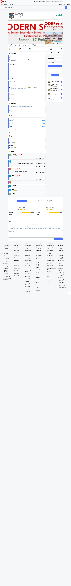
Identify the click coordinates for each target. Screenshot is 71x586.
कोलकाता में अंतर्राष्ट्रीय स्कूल (39, 252)
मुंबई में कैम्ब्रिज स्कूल (5, 279)
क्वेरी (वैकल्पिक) (50, 68)
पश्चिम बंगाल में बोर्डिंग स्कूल (61, 260)
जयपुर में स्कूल (37, 282)
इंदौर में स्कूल (37, 287)
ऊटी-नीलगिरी (48, 281)
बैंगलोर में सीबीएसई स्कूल (28, 245)
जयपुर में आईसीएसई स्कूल (50, 255)
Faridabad (13, 10)
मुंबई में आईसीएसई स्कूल (50, 248)
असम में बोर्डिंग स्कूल (60, 247)
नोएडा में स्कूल (37, 279)
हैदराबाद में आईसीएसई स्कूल (50, 253)
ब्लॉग (61, 1)
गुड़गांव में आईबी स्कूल (27, 276)
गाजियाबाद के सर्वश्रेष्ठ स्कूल (6, 266)
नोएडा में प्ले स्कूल (16, 263)
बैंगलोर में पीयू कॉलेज (5, 271)
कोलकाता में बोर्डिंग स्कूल (60, 250)
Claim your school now (22, 200)
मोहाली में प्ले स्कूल (16, 273)
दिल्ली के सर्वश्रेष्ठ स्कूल (5, 253)
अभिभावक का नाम (50, 54)
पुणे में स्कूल (37, 272)
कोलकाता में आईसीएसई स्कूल (50, 245)
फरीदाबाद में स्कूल (38, 275)
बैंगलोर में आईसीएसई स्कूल (50, 258)
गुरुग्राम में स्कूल (37, 274)
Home (10, 10)
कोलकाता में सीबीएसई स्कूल (28, 253)
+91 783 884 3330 (19, 88)
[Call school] (61, 82)
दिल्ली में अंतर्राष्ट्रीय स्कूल (39, 255)
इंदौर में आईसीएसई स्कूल (50, 257)
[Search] (66, 7)
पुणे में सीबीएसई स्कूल (27, 255)
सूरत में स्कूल (37, 285)
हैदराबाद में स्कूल (38, 265)
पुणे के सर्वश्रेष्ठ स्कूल (5, 260)
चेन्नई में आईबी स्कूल (27, 284)
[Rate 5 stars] (19, 15)
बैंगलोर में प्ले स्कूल (16, 245)
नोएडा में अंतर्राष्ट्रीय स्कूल (39, 258)
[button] (9, 49)
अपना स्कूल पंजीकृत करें (55, 1)
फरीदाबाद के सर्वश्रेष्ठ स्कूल (6, 265)
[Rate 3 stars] (17, 15)
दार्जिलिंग (48, 283)
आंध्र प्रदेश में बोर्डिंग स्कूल (61, 265)
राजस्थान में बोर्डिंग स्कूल (60, 257)
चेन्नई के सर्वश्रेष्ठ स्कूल (5, 255)
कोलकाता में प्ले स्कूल (16, 253)
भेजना (55, 74)
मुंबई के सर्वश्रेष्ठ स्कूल (5, 248)
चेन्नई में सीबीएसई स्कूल (28, 252)
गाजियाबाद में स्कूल (38, 277)
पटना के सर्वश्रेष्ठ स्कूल (5, 268)
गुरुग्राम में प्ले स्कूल (16, 258)
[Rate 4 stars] (18, 15)
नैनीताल (48, 276)
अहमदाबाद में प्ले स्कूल (16, 268)
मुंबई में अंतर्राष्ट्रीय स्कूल (38, 247)
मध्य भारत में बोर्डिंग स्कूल (61, 275)
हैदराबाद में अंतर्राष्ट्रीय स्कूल (39, 248)
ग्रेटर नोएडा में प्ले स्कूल (16, 265)
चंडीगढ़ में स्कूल (38, 290)
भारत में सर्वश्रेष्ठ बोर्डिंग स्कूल (61, 280)
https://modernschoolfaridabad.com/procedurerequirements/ (22, 106)
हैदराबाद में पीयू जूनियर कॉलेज (6, 276)
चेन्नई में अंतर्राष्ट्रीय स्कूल (38, 250)
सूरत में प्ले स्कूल (16, 270)
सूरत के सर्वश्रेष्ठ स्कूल (5, 263)
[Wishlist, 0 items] (66, 1)
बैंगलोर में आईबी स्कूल (27, 286)
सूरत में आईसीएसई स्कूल (50, 265)
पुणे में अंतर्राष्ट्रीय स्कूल (38, 253)
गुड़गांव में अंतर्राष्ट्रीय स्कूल (39, 257)
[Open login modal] (64, 1)
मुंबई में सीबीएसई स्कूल (27, 248)
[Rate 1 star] (15, 15)
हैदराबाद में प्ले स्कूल (16, 250)
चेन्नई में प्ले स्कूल (16, 252)
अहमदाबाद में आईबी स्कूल (28, 288)
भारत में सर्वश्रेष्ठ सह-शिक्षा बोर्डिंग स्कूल (62, 285)
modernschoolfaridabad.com (36, 83)
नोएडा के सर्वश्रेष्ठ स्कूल (5, 251)
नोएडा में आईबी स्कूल (27, 271)
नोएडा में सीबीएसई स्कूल (28, 247)
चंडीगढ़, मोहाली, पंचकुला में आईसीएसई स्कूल (51, 269)
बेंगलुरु (47, 273)
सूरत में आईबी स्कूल (27, 291)
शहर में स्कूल (36, 1)
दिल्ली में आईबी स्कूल (27, 278)
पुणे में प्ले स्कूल (16, 257)
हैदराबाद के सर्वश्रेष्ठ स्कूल (6, 256)
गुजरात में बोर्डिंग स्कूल (60, 252)
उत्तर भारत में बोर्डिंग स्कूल (61, 272)
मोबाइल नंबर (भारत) (51, 62)
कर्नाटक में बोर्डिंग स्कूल (60, 255)
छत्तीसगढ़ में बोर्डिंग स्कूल (60, 248)
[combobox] (34, 7)
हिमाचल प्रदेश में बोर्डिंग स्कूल (61, 258)
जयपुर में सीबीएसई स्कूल (28, 260)
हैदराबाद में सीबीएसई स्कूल (28, 250)
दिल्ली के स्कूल (37, 262)
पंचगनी (48, 278)
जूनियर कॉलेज (48, 1)
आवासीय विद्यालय (42, 1)
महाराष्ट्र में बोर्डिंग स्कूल (60, 253)
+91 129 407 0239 (34, 87)
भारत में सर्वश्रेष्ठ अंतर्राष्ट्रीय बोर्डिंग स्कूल (62, 287)
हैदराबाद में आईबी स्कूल (28, 273)
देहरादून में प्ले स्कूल (16, 255)
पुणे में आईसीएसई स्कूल (49, 252)
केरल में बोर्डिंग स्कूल (60, 263)
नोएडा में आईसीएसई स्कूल (50, 250)
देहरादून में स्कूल (38, 270)
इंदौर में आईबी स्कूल (27, 289)
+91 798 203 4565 (13, 88)
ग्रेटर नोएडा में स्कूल (38, 280)
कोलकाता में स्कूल (38, 269)
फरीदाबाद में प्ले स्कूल (16, 260)
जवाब (43, 158)
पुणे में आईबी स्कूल (27, 281)
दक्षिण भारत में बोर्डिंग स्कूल (61, 274)
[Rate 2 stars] (16, 15)
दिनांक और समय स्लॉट (51, 58)
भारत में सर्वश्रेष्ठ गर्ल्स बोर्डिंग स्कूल (61, 282)
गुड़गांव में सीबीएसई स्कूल (28, 258)
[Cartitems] (68, 1)
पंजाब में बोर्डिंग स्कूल (60, 268)
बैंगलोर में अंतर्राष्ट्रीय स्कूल (39, 245)
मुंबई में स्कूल (37, 264)
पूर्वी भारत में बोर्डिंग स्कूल (60, 277)
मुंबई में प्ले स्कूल (16, 248)
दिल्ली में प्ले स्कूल (16, 247)
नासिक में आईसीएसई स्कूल (50, 263)
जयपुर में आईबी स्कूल (27, 283)
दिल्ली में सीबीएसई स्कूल (28, 257)
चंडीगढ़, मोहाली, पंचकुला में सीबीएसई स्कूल (29, 267)
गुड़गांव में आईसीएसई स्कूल (50, 247)
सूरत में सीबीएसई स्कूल (27, 263)
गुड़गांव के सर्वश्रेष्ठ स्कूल (6, 250)
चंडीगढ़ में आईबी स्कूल (27, 293)
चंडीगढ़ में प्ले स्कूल (16, 275)
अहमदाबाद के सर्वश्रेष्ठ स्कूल (6, 261)
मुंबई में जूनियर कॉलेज (5, 273)
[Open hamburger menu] (70, 1)
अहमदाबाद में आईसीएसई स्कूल (50, 260)
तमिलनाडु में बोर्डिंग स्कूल (60, 245)
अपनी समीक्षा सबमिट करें (58, 239)
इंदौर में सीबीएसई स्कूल (28, 265)
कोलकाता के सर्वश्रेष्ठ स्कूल (6, 258)
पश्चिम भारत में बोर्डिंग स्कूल (61, 279)
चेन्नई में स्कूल (37, 267)
